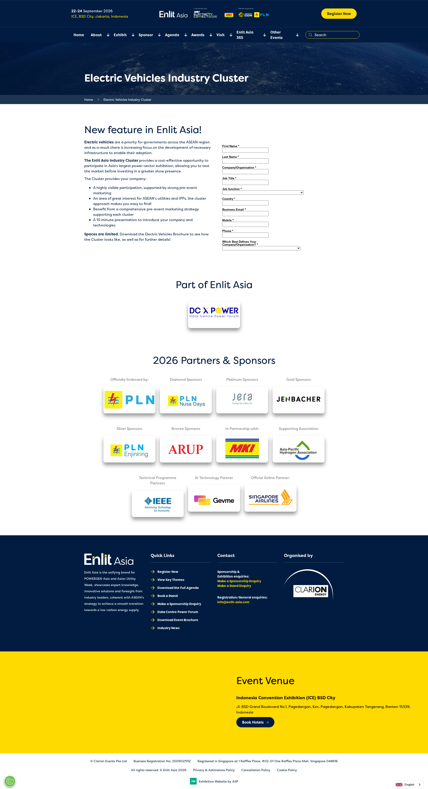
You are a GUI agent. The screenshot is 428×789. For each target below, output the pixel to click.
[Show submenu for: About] (105, 34)
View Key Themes (170, 580)
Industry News (168, 628)
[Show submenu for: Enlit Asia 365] (262, 35)
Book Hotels (253, 722)
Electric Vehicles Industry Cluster (127, 99)
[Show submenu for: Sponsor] (156, 34)
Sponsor (146, 34)
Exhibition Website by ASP (218, 781)
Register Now (339, 13)
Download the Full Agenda (178, 588)
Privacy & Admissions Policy (214, 770)
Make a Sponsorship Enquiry (179, 604)
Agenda (172, 34)
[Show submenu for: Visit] (228, 34)
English (409, 785)
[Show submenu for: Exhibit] (130, 34)
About (96, 34)
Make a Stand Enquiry (234, 586)
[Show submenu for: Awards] (208, 34)
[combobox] (408, 784)
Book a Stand (167, 596)
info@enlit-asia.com (233, 602)
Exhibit (120, 34)
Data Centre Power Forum (177, 612)
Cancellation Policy (255, 770)
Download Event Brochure (177, 620)
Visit (220, 34)
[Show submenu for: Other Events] (294, 35)
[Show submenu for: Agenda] (183, 34)
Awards (197, 34)
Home (79, 34)
